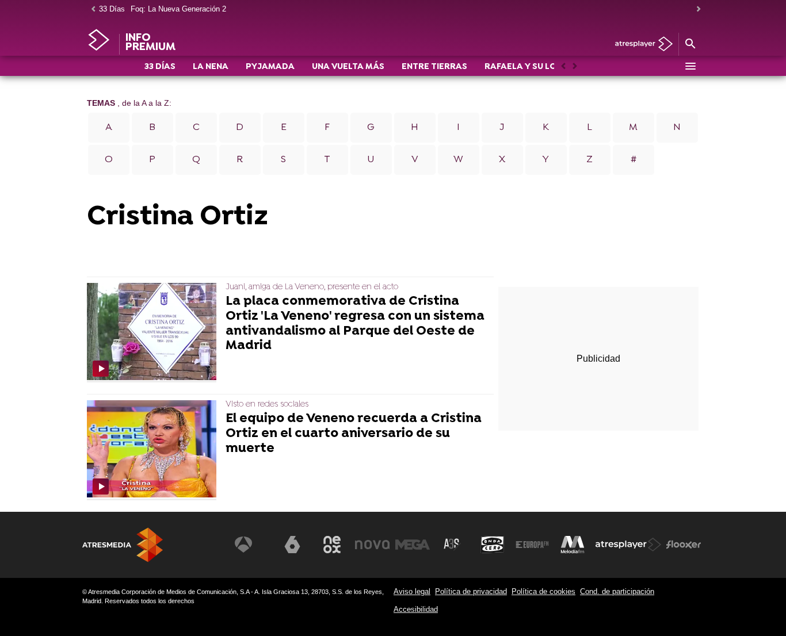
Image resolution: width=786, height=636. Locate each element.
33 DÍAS (159, 67)
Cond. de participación (617, 591)
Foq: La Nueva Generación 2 (178, 9)
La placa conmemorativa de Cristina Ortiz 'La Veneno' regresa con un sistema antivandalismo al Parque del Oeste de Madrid (355, 324)
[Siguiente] (695, 9)
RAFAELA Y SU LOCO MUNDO (544, 67)
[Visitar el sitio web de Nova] (372, 544)
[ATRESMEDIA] (122, 544)
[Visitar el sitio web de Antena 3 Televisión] (252, 544)
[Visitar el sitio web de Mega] (412, 544)
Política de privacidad (471, 591)
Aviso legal (412, 591)
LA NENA (210, 67)
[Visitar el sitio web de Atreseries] (452, 544)
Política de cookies (543, 591)
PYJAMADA (270, 67)
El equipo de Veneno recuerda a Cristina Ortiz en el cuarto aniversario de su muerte (354, 434)
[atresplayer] (639, 44)
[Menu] (689, 66)
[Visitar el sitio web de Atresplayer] (628, 544)
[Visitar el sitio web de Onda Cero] (492, 544)
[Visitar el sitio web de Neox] (332, 544)
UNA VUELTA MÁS (348, 67)
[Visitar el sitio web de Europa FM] (532, 544)
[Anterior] (90, 9)
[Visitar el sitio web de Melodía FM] (572, 544)
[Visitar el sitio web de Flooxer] (683, 544)
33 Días (112, 9)
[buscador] (689, 44)
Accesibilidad (416, 609)
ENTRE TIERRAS (434, 67)
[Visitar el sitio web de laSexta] (292, 544)
